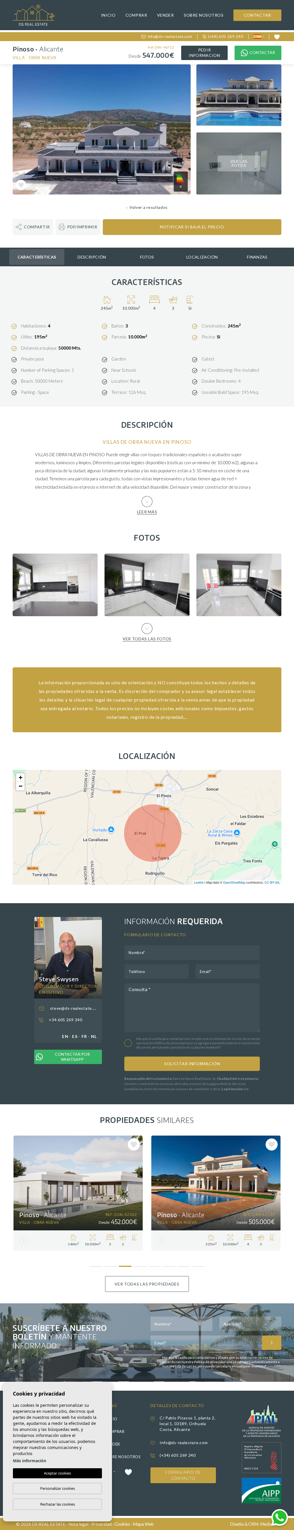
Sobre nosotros (204, 15)
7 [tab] (183, 1264)
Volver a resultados (148, 207)
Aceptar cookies (57, 1473)
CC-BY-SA (271, 882)
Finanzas (257, 257)
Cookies (122, 1524)
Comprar (136, 15)
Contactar (257, 15)
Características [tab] (37, 257)
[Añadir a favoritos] (21, 185)
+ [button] (20, 777)
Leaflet (199, 882)
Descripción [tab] (92, 257)
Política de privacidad (171, 1043)
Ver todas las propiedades (147, 1284)
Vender (165, 15)
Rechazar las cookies (57, 1504)
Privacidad (101, 1524)
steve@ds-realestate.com (73, 1008)
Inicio (108, 15)
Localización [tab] (202, 257)
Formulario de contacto (183, 1475)
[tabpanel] (78, 1193)
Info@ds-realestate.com (170, 36)
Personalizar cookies (57, 1488)
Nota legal (78, 1524)
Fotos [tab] (147, 257)
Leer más (147, 511)
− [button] (20, 786)
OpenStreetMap (234, 882)
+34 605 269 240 (65, 1019)
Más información (29, 1460)
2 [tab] (110, 1264)
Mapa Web (143, 1524)
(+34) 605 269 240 (225, 36)
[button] (33, 227)
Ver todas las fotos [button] (147, 638)
